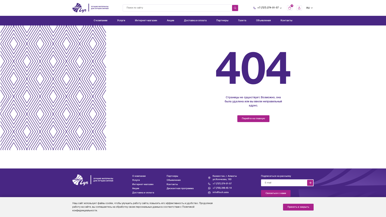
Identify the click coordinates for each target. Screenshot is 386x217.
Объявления (174, 180)
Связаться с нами (276, 193)
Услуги (136, 180)
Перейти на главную (253, 119)
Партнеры (172, 176)
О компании (139, 176)
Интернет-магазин (142, 184)
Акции (135, 188)
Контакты (172, 184)
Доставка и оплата (143, 193)
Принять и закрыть (298, 207)
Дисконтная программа (180, 188)
